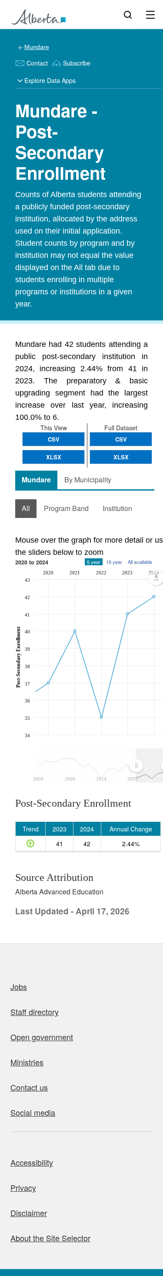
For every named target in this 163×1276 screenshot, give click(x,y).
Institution (117, 508)
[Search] (128, 14)
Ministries (26, 1062)
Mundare (36, 46)
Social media (32, 1112)
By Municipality (87, 480)
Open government (41, 1036)
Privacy (23, 1187)
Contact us (29, 1087)
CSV (121, 439)
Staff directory (34, 1011)
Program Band (66, 508)
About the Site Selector (50, 1237)
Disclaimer (28, 1212)
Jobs (18, 986)
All (26, 508)
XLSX (121, 457)
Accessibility (31, 1162)
